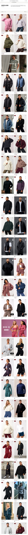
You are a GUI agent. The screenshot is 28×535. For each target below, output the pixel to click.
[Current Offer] (14, 72)
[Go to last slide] (1, 2)
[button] (14, 534)
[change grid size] (4, 11)
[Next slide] (26, 2)
